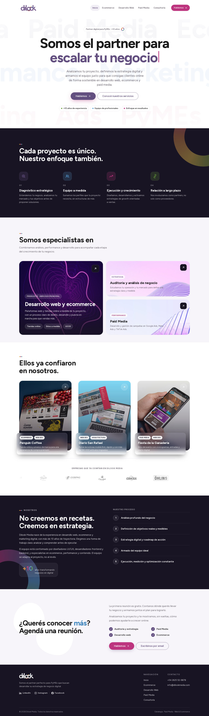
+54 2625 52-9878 (176, 680)
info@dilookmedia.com (178, 685)
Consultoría (159, 8)
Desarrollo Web (126, 8)
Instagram (42, 693)
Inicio (95, 8)
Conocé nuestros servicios (117, 96)
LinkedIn (27, 693)
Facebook (59, 693)
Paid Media (143, 8)
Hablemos (179, 8)
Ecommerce (108, 8)
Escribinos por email (152, 645)
